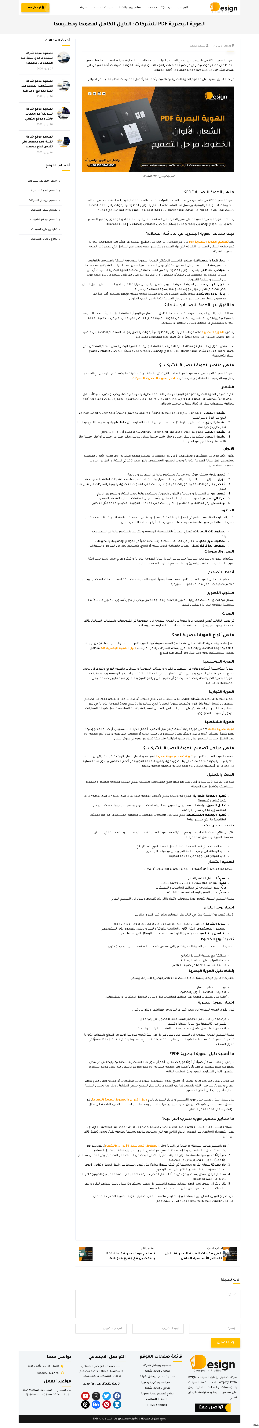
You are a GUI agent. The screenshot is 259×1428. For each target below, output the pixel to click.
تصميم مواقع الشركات (43, 219)
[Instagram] (96, 1396)
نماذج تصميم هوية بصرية (157, 1394)
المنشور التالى (148, 1248)
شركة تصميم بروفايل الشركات (119, 1419)
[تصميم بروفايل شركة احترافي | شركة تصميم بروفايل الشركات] (224, 7)
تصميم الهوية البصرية (44, 190)
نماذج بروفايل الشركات (43, 239)
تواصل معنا (34, 7)
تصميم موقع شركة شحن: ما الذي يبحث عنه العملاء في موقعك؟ (37, 58)
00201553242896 (48, 1373)
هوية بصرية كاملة (221, 729)
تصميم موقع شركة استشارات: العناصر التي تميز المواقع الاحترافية (37, 86)
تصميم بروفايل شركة (157, 1365)
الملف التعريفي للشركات (42, 181)
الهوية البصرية (213, 332)
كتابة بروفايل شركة (157, 1371)
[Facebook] (117, 1396)
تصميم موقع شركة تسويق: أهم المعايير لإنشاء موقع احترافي (39, 114)
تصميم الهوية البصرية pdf (209, 242)
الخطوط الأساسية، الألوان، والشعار (132, 1146)
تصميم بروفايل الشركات (42, 200)
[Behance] (96, 1404)
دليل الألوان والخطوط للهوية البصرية (119, 1100)
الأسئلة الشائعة (157, 1399)
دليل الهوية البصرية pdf (118, 648)
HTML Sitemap (157, 1405)
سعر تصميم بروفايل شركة (157, 1376)
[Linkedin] (117, 1404)
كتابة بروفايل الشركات (44, 229)
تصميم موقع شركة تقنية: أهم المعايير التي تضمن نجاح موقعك (37, 142)
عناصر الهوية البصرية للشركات (155, 378)
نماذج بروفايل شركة (157, 1388)
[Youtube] (85, 1396)
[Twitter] (106, 1396)
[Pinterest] (106, 1404)
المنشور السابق (215, 1248)
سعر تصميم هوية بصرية (157, 1382)
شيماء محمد (197, 46)
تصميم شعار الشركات (43, 210)
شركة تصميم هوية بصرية (175, 756)
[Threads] (85, 1404)
